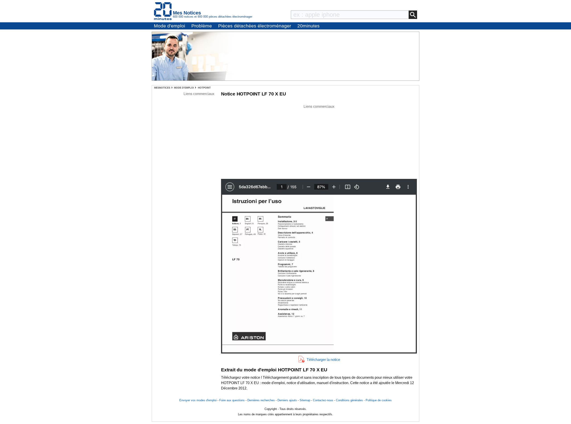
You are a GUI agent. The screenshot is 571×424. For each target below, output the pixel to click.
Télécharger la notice (323, 360)
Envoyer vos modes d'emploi (198, 400)
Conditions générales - (351, 400)
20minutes (308, 25)
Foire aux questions (232, 400)
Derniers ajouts (287, 400)
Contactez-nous (323, 400)
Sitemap (305, 400)
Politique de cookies (379, 400)
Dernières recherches (261, 400)
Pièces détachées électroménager (254, 25)
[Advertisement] (318, 140)
